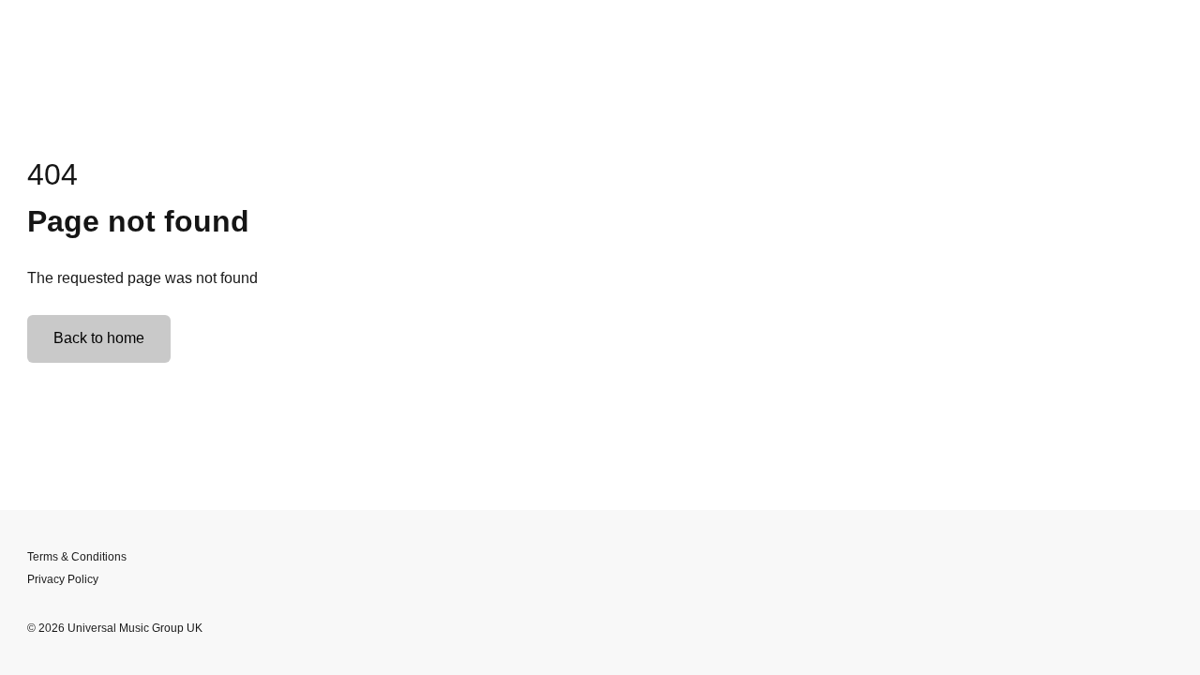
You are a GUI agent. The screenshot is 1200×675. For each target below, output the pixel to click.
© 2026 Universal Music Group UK (114, 628)
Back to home (98, 338)
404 (52, 174)
